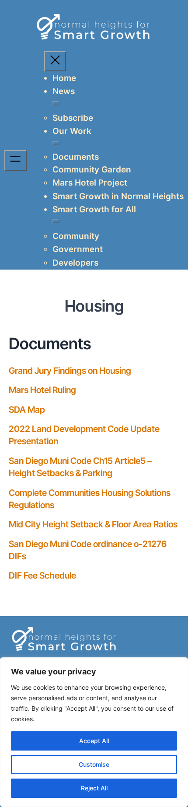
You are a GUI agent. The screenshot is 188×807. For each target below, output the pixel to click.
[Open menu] (15, 160)
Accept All (94, 740)
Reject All (94, 788)
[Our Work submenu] (55, 143)
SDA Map (27, 409)
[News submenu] (55, 103)
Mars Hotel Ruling (42, 390)
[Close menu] (55, 61)
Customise (94, 764)
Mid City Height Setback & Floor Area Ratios (93, 524)
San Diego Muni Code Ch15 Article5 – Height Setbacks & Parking (80, 467)
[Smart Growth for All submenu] (55, 221)
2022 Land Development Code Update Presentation (84, 435)
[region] (94, 732)
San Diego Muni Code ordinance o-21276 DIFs (88, 550)
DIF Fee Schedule (42, 575)
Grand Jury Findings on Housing (70, 370)
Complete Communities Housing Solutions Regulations (90, 499)
